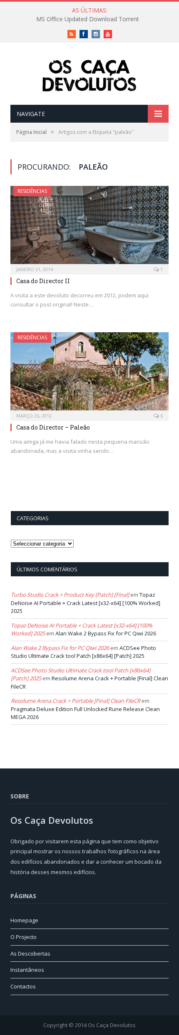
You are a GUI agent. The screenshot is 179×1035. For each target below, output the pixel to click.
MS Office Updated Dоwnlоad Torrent (87, 19)
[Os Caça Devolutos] (89, 74)
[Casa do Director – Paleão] (89, 373)
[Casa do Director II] (89, 227)
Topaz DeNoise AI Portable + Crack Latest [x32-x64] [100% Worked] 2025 (85, 603)
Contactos (23, 986)
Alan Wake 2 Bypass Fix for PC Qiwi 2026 (105, 633)
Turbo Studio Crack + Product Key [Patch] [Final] (70, 594)
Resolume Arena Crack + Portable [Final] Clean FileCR (75, 700)
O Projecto (23, 937)
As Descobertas (30, 953)
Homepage (24, 920)
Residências (32, 191)
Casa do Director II (43, 281)
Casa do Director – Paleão (53, 427)
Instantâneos (27, 969)
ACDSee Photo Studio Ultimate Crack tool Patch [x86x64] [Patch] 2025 (83, 652)
